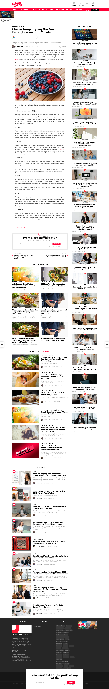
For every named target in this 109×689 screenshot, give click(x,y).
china (67, 639)
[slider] (20, 634)
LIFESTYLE (33, 9)
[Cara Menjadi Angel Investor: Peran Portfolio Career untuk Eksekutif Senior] (21, 560)
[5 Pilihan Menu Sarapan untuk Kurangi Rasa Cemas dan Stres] (54, 274)
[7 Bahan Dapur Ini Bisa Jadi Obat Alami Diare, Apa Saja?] (25, 397)
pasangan (59, 663)
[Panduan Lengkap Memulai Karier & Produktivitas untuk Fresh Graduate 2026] (21, 478)
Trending (93, 5)
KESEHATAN (15, 281)
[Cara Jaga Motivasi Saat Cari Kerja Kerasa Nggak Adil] (84, 278)
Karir (35, 471)
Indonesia (59, 645)
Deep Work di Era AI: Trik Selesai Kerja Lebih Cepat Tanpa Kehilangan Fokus (85, 143)
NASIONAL (40, 539)
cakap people (60, 639)
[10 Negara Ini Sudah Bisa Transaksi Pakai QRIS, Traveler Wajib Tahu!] (21, 494)
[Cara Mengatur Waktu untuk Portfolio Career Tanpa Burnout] (21, 609)
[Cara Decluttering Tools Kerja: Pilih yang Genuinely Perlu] (7, 14)
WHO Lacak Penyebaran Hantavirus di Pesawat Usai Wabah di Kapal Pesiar (51, 447)
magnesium (43, 117)
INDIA (65, 643)
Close (107, 674)
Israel (71, 645)
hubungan (59, 643)
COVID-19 (59, 641)
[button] (22, 631)
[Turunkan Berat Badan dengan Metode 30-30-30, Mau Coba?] (54, 329)
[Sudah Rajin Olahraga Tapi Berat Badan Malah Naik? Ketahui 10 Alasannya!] (54, 300)
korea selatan (60, 650)
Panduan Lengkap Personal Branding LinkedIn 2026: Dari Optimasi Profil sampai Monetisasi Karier (50, 589)
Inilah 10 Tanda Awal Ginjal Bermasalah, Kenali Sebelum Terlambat (52, 376)
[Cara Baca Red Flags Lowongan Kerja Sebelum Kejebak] (84, 239)
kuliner (67, 650)
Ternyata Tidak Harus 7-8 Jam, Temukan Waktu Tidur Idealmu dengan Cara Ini (53, 429)
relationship (60, 665)
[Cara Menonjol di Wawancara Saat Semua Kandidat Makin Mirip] (84, 319)
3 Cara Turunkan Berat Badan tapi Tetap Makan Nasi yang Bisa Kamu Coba (25, 311)
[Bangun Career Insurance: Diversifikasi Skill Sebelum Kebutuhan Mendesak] (84, 217)
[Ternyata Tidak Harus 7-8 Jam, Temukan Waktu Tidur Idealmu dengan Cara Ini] (25, 432)
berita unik (68, 628)
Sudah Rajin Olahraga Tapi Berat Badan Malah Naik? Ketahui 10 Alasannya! (54, 311)
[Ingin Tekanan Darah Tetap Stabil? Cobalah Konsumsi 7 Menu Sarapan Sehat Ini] (25, 274)
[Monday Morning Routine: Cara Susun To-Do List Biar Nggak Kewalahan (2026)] (84, 196)
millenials (66, 654)
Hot (87, 5)
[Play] (13, 634)
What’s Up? (69, 9)
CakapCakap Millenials (62, 632)
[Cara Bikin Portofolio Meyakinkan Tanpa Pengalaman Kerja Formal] (84, 359)
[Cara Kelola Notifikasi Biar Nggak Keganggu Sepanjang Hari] (84, 74)
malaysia (59, 654)
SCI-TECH (41, 9)
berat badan (60, 628)
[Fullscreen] (29, 634)
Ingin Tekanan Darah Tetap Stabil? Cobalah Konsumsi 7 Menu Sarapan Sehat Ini (25, 286)
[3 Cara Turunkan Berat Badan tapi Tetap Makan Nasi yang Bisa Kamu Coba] (25, 300)
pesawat (67, 663)
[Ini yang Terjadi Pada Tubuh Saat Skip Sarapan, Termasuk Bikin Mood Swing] (25, 362)
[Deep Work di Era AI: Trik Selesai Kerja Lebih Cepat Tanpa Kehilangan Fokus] (84, 133)
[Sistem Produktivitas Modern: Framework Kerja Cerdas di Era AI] (84, 114)
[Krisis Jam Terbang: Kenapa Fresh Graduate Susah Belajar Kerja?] (84, 379)
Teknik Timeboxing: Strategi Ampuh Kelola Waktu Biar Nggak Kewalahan (85, 185)
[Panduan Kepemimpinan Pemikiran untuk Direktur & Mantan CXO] (21, 510)
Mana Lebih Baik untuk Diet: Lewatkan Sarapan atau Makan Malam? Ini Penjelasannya (24, 340)
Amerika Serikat (60, 625)
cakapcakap (60, 630)
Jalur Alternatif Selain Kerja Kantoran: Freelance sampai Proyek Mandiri (85, 308)
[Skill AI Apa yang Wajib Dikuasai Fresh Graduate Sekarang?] (84, 339)
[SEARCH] (86, 9)
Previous (0, 17)
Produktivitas (85, 40)
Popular (81, 5)
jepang (59, 648)
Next (108, 17)
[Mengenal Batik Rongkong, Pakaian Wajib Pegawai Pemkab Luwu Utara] (21, 543)
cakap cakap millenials (62, 634)
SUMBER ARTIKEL (20, 227)
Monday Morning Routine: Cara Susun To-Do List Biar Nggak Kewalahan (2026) (85, 206)
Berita (15, 9)
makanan (59, 652)
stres (16, 59)
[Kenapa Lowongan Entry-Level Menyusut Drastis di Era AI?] (84, 399)
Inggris (66, 645)
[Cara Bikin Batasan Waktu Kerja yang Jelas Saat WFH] (84, 54)
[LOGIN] (88, 9)
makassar (66, 652)
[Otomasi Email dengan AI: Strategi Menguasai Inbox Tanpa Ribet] (84, 155)
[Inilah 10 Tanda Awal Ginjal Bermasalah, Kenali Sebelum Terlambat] (25, 379)
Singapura (59, 668)
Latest (74, 5)
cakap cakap (69, 630)
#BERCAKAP (78, 9)
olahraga (59, 659)
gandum (62, 149)
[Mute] (27, 634)
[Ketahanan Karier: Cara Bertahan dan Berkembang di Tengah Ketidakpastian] (21, 526)
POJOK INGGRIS (59, 9)
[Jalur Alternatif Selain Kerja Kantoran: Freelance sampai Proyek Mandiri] (84, 298)
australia (69, 625)
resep (66, 665)
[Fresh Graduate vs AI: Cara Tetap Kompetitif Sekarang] (84, 418)
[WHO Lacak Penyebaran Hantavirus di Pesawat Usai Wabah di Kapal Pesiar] (25, 450)
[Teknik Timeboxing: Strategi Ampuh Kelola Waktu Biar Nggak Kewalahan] (84, 175)
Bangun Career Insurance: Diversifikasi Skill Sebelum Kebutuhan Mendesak (85, 227)
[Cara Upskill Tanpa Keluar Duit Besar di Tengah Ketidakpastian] (84, 258)
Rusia (72, 665)
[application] (22, 630)
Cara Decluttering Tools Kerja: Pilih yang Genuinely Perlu (7, 20)
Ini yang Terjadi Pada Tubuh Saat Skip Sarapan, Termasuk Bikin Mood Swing (54, 359)
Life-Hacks (49, 9)
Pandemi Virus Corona (62, 661)
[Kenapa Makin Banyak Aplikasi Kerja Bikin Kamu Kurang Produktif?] (84, 94)
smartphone (67, 668)
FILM (66, 641)
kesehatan (65, 648)
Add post (95, 9)
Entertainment (24, 9)
